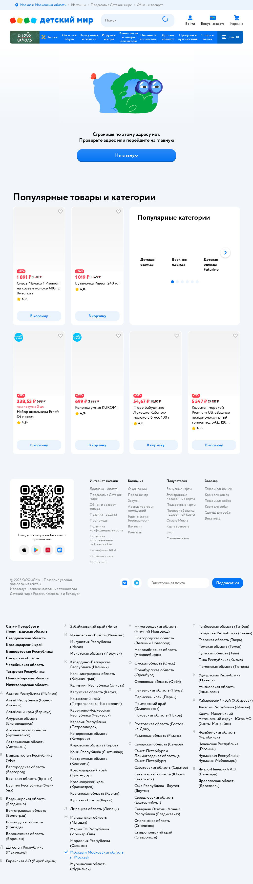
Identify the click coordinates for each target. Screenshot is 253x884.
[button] (230, 37)
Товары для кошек (218, 489)
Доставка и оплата (103, 489)
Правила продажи (103, 514)
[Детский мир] (51, 20)
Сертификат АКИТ (104, 550)
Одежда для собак (218, 512)
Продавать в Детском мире (106, 497)
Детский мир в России (27, 594)
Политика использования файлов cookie (101, 540)
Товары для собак (218, 501)
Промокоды (99, 520)
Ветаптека (212, 518)
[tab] (153, 252)
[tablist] (184, 252)
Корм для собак (216, 506)
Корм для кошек (217, 495)
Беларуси (73, 594)
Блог (170, 532)
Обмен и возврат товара (103, 506)
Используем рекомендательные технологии (43, 589)
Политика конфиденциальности (106, 528)
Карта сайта (98, 562)
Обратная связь (101, 556)
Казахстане (53, 594)
